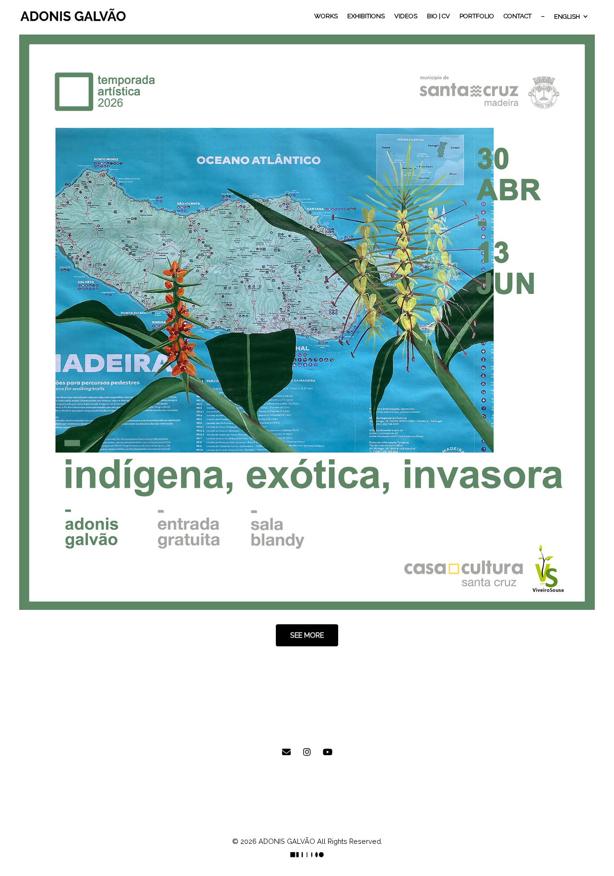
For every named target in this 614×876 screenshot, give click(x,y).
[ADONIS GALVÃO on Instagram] (307, 752)
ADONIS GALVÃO (287, 841)
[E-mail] (286, 752)
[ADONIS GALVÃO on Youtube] (327, 752)
